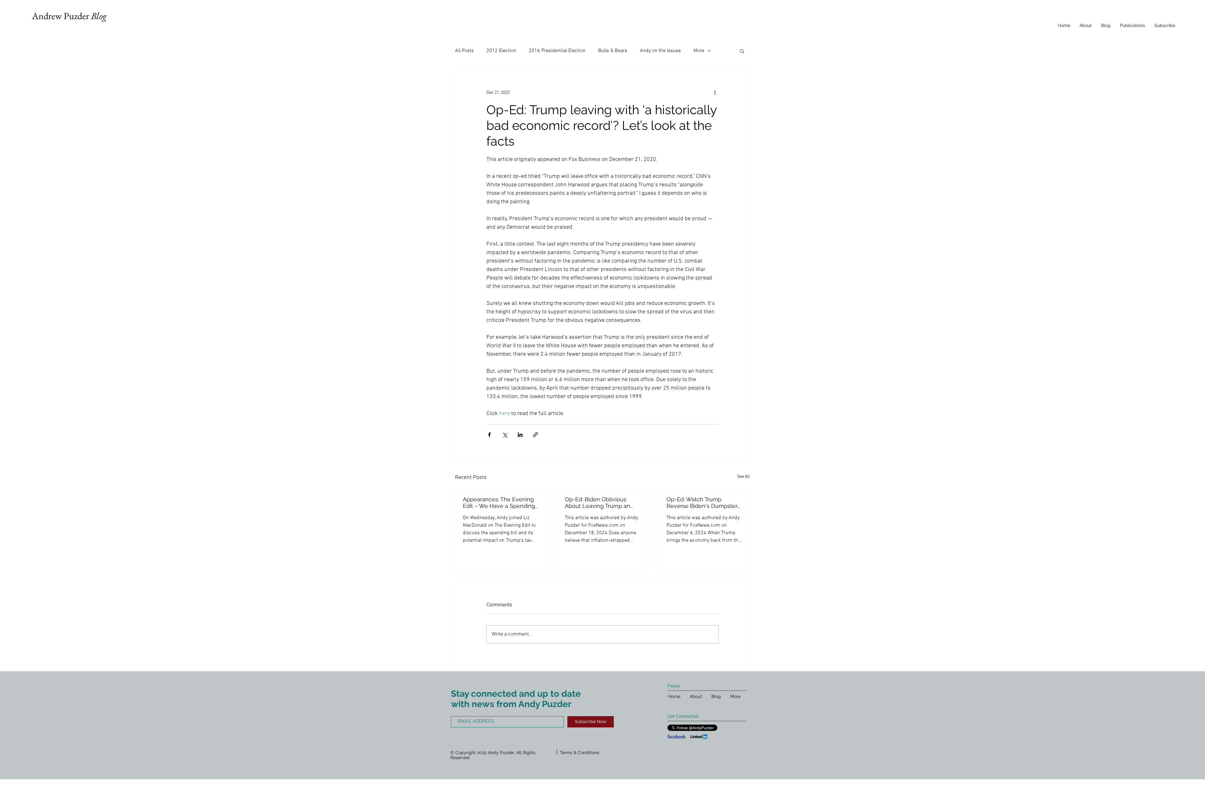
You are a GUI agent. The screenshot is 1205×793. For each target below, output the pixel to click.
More (699, 51)
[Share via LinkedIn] (520, 435)
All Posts (464, 51)
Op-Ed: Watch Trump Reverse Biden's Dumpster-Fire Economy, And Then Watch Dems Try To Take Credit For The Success (703, 502)
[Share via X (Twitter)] (505, 435)
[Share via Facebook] (489, 435)
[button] (742, 50)
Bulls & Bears (612, 51)
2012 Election (501, 51)
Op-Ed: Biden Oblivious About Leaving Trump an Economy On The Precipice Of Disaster (601, 502)
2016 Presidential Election (557, 51)
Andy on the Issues (660, 51)
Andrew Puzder (69, 16)
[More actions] (715, 92)
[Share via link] (535, 435)
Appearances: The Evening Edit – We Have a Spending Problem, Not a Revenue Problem (499, 502)
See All (743, 476)
